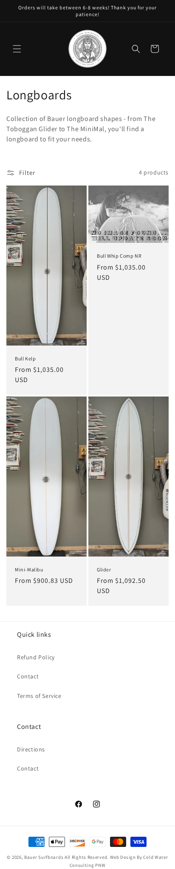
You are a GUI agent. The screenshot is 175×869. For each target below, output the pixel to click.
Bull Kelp (25, 358)
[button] (17, 48)
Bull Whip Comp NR (119, 256)
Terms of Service (39, 696)
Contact (28, 676)
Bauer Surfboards (43, 857)
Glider (104, 569)
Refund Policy (36, 657)
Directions (31, 749)
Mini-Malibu (29, 569)
